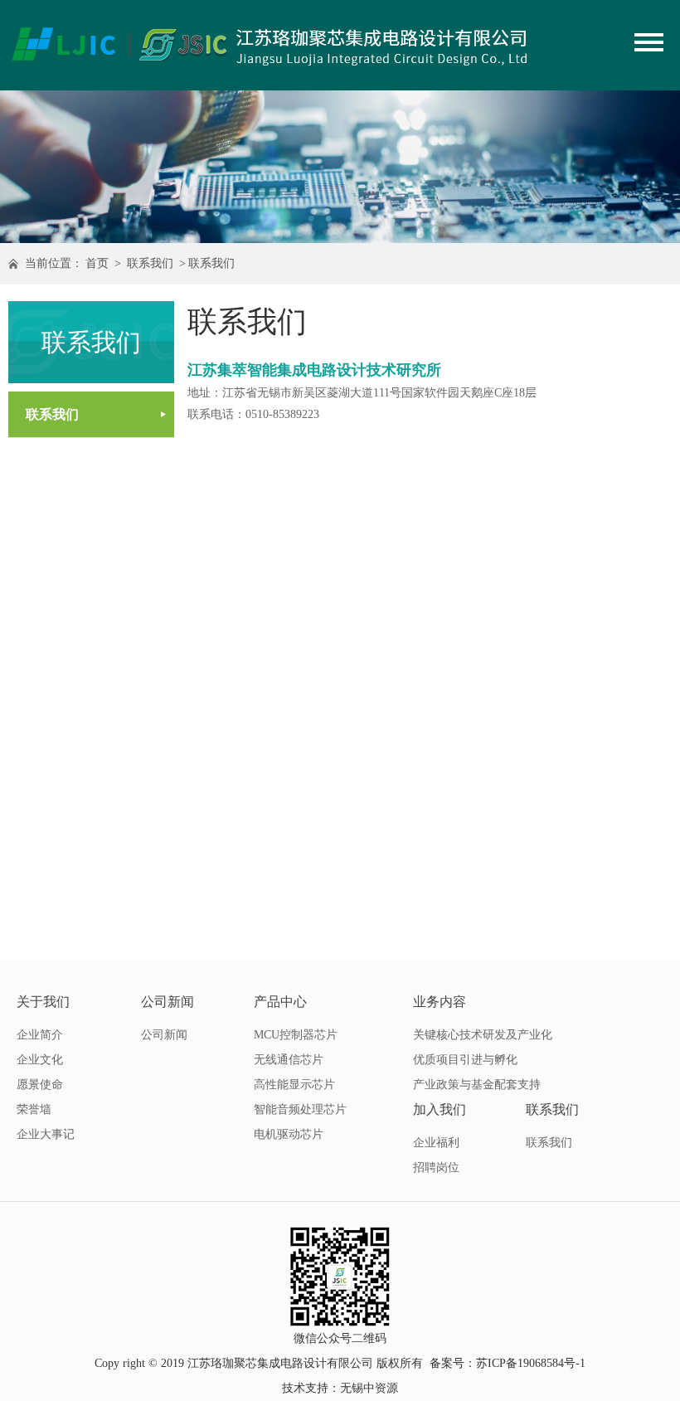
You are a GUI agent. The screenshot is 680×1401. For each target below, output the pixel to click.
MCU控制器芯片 (296, 1035)
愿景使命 (40, 1084)
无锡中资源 (369, 1388)
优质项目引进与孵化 (465, 1059)
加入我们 (439, 1109)
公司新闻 (167, 1002)
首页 (97, 263)
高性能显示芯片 (294, 1084)
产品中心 (280, 1002)
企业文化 (40, 1059)
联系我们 (150, 263)
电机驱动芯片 (288, 1134)
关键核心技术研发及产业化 (482, 1035)
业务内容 (439, 1002)
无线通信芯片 (288, 1059)
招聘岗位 (436, 1167)
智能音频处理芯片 (300, 1109)
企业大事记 (46, 1134)
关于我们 (43, 1002)
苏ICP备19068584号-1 (530, 1363)
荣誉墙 (34, 1109)
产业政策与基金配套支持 (477, 1084)
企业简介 (40, 1035)
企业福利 (436, 1142)
